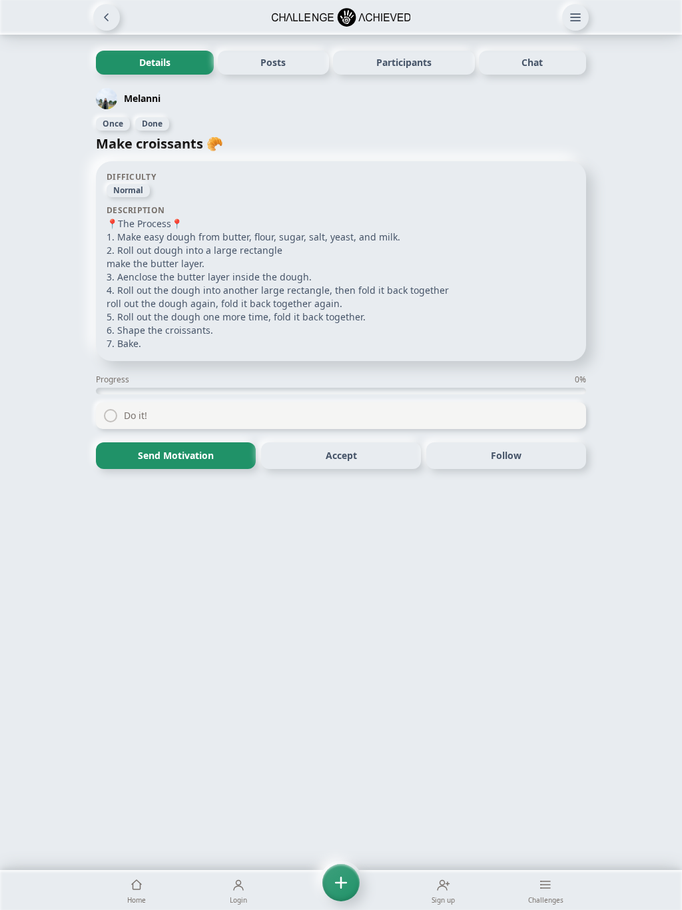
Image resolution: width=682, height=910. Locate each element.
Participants (404, 62)
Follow (506, 455)
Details (154, 62)
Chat (532, 62)
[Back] (106, 17)
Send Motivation (176, 455)
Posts (273, 62)
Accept (341, 455)
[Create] (341, 890)
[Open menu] (575, 17)
